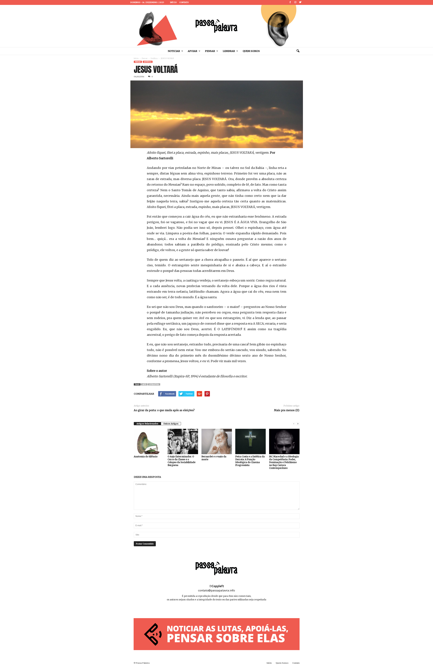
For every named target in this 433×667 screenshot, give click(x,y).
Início (173, 2)
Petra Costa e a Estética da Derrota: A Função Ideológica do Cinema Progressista (250, 461)
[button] (298, 51)
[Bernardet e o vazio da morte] (216, 441)
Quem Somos (251, 51)
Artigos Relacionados (147, 423)
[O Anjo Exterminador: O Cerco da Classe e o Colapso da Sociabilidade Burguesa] (183, 441)
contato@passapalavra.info (216, 590)
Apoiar (192, 51)
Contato (184, 2)
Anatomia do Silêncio (145, 456)
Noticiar (174, 51)
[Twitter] (300, 2)
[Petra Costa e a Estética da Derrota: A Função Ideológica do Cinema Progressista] (250, 441)
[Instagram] (295, 2)
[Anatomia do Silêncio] (149, 441)
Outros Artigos (170, 423)
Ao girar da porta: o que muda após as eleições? (164, 410)
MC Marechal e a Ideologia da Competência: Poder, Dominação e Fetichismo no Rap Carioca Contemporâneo (284, 462)
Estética (154, 58)
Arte (144, 384)
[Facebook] (290, 2)
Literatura (154, 384)
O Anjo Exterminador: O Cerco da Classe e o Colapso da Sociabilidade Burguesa (182, 461)
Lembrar (229, 51)
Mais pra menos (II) (286, 410)
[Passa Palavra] (216, 26)
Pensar (210, 51)
